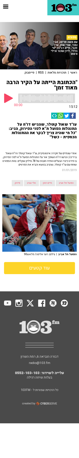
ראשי (73, 72)
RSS (41, 72)
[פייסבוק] (73, 116)
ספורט (72, 37)
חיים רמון (47, 183)
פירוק (17, 183)
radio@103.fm (39, 363)
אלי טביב (31, 183)
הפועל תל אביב (66, 183)
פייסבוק (29, 72)
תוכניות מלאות (57, 72)
